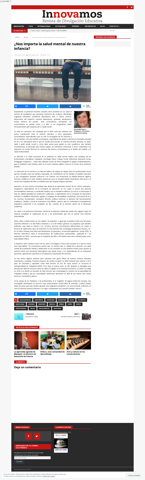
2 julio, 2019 (21, 55)
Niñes (70, 304)
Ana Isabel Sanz (33, 55)
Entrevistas (90, 26)
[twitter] (132, 7)
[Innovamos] (72, 23)
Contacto (113, 26)
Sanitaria (57, 308)
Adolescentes (25, 300)
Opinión (75, 26)
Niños (78, 304)
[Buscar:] (119, 30)
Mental (52, 304)
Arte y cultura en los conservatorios (76, 352)
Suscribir (19, 461)
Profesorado (21, 308)
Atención (50, 300)
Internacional (44, 26)
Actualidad (60, 26)
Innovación (19, 26)
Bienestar (62, 300)
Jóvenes (31, 304)
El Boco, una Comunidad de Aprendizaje (52, 352)
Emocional (20, 304)
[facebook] (127, 7)
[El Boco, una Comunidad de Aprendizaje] (52, 340)
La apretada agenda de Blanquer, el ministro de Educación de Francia (25, 354)
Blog (102, 26)
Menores (42, 304)
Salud (32, 308)
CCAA (31, 26)
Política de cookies (49, 476)
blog (72, 300)
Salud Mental (44, 308)
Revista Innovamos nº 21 (62, 432)
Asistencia (39, 300)
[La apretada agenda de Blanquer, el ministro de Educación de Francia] (26, 340)
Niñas (61, 304)
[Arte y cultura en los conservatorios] (79, 340)
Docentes (81, 300)
